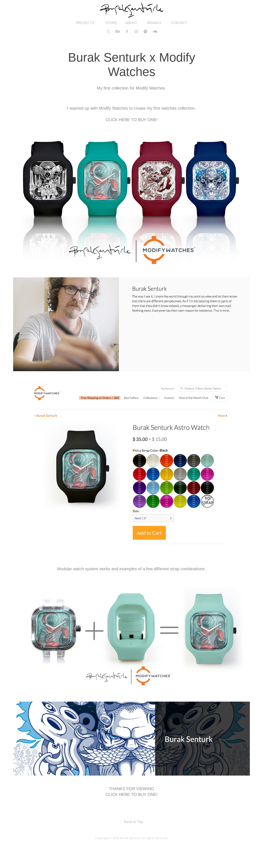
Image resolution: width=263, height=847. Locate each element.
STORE (111, 23)
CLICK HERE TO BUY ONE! (132, 119)
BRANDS (154, 23)
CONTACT (179, 23)
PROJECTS (85, 23)
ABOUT (131, 23)
